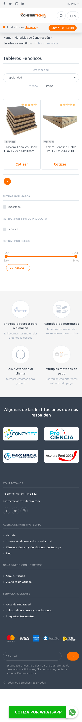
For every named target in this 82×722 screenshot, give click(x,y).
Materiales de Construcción (32, 37)
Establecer (18, 267)
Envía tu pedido (62, 27)
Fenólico (13, 229)
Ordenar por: (41, 69)
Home (7, 37)
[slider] (6, 256)
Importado (14, 206)
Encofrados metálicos (18, 43)
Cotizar (22, 164)
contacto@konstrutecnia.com (21, 501)
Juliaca (30, 27)
